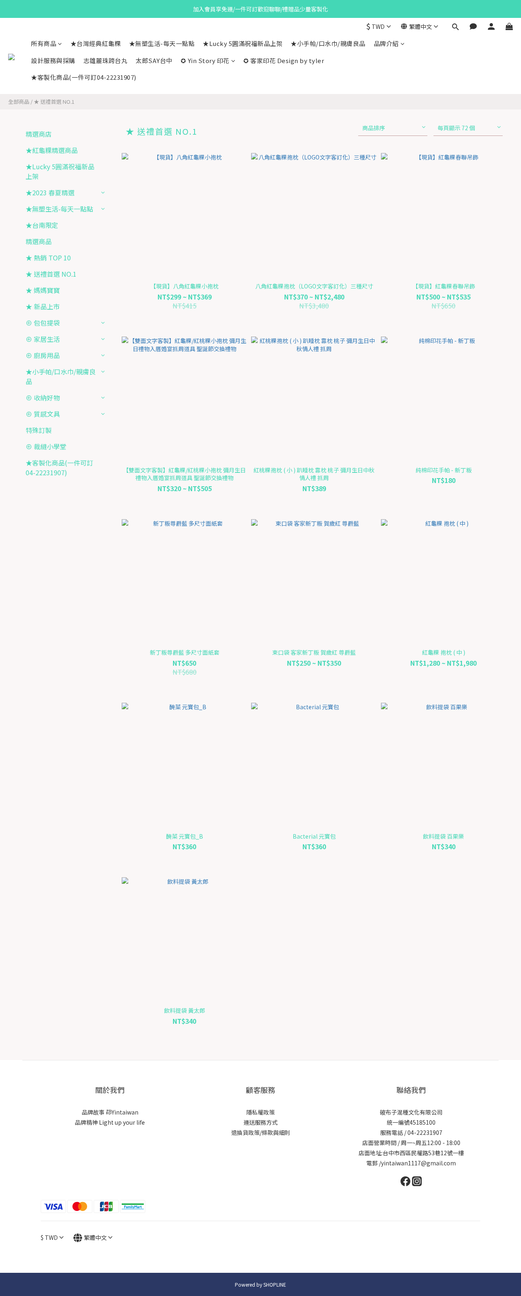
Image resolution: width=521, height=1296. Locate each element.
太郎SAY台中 (154, 60)
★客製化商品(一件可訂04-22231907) (83, 77)
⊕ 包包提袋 (43, 323)
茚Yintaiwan (122, 1112)
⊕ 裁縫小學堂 (46, 446)
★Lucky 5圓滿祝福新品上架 (242, 43)
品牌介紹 (386, 43)
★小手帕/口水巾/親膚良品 (328, 43)
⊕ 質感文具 (43, 414)
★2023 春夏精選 (50, 192)
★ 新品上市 (43, 306)
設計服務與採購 (53, 60)
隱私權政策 (260, 1112)
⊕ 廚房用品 (43, 355)
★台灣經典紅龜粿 (95, 43)
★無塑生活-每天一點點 (162, 43)
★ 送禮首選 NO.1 (54, 101)
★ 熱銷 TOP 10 (48, 257)
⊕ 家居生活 (43, 339)
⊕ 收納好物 (43, 397)
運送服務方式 (260, 1122)
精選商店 (39, 134)
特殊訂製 (39, 430)
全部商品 (18, 101)
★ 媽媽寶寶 (43, 290)
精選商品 (39, 241)
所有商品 (43, 43)
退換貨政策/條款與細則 (260, 1132)
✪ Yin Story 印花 (205, 60)
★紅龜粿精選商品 (52, 150)
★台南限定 (42, 225)
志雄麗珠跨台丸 (105, 60)
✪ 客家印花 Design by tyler (283, 60)
